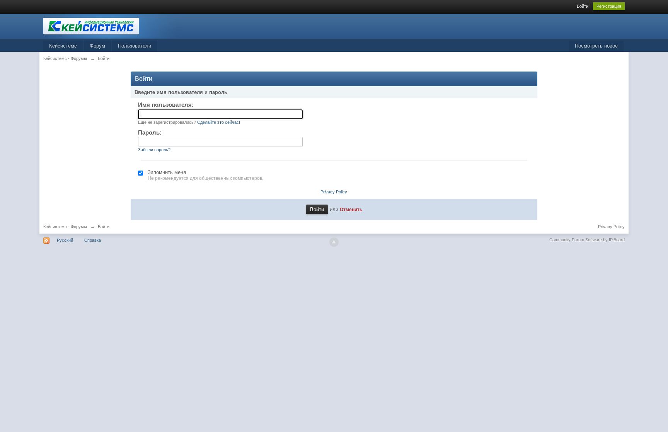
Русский (65, 240)
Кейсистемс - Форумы (65, 226)
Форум (97, 46)
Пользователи (134, 46)
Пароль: (150, 132)
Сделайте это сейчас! (218, 122)
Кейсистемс (63, 46)
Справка (92, 240)
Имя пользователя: (166, 104)
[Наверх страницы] (334, 242)
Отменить (351, 209)
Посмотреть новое (596, 46)
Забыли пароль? (154, 149)
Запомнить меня (167, 172)
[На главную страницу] (112, 26)
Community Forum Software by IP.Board (587, 239)
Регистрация (608, 6)
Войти (582, 6)
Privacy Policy (333, 192)
